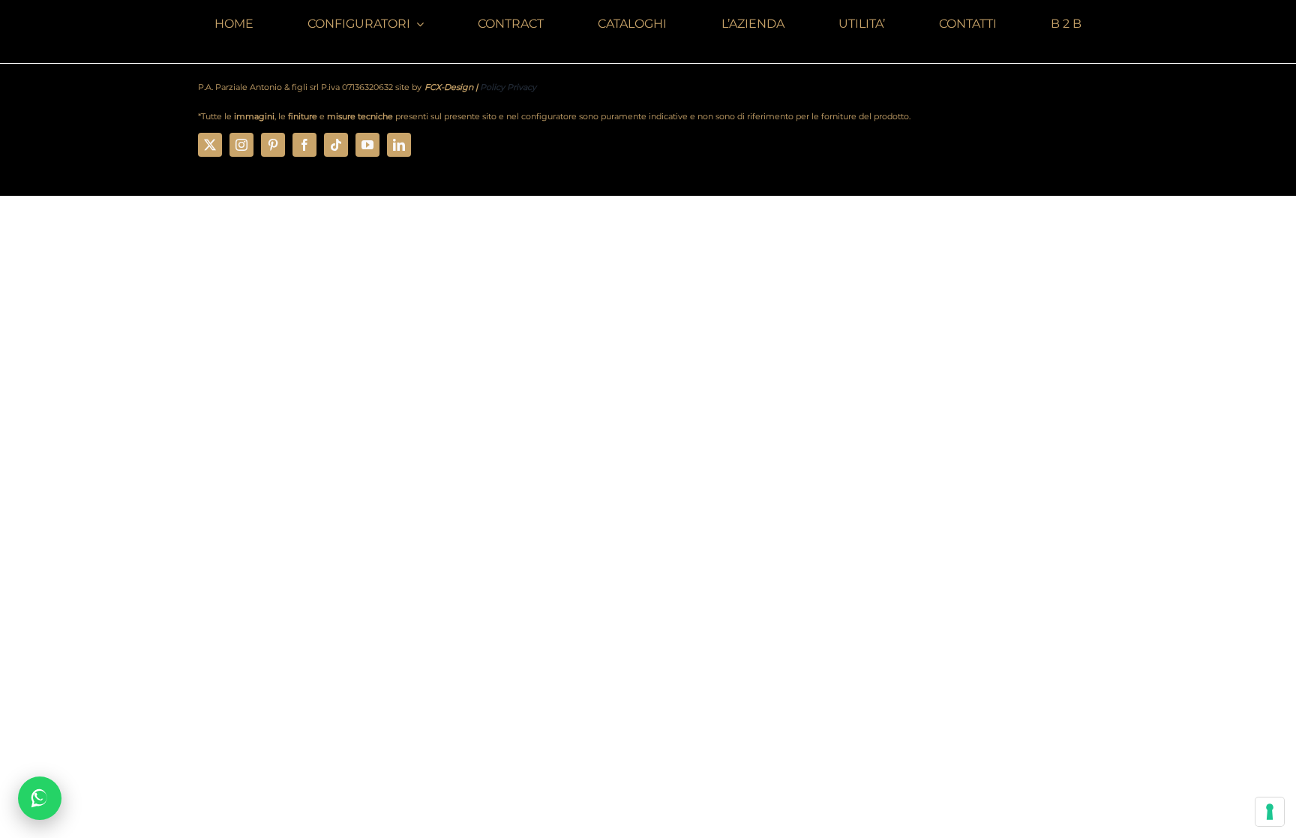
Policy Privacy (508, 87)
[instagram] (242, 145)
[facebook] (304, 145)
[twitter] (210, 145)
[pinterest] (273, 145)
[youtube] (368, 145)
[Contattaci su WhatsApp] (40, 798)
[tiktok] (336, 145)
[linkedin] (399, 145)
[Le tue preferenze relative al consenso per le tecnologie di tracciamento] (1270, 811)
